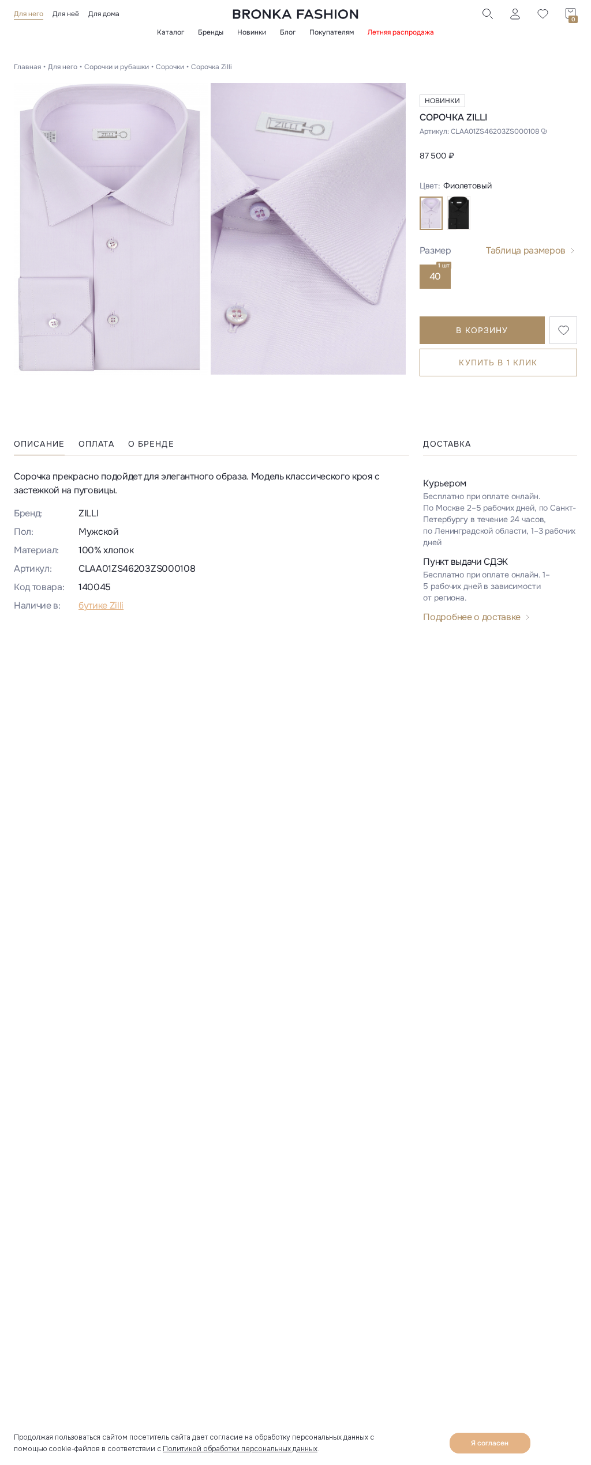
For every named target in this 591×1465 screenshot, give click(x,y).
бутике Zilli (101, 605)
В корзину (482, 330)
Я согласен (489, 1443)
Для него (28, 13)
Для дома (103, 13)
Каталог (170, 32)
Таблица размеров (526, 250)
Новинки (251, 32)
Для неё (66, 13)
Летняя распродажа (401, 32)
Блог (288, 32)
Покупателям (331, 32)
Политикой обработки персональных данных (240, 1448)
